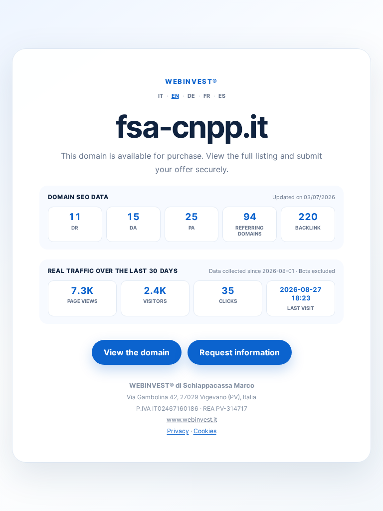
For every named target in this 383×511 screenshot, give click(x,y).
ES (221, 95)
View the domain (137, 352)
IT (160, 95)
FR (206, 95)
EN (175, 95)
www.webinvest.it (192, 419)
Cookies (204, 431)
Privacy (178, 431)
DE (191, 95)
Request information (239, 352)
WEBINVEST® (191, 81)
